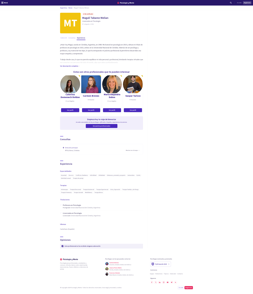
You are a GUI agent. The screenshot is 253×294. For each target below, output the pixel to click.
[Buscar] (231, 3)
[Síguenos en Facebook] (151, 282)
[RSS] (175, 282)
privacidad (112, 288)
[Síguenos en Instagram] (163, 282)
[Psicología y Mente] (125, 3)
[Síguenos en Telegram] (171, 282)
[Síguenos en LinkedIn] (159, 282)
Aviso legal (105, 288)
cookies (119, 288)
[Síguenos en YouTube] (167, 282)
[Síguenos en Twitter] (155, 282)
